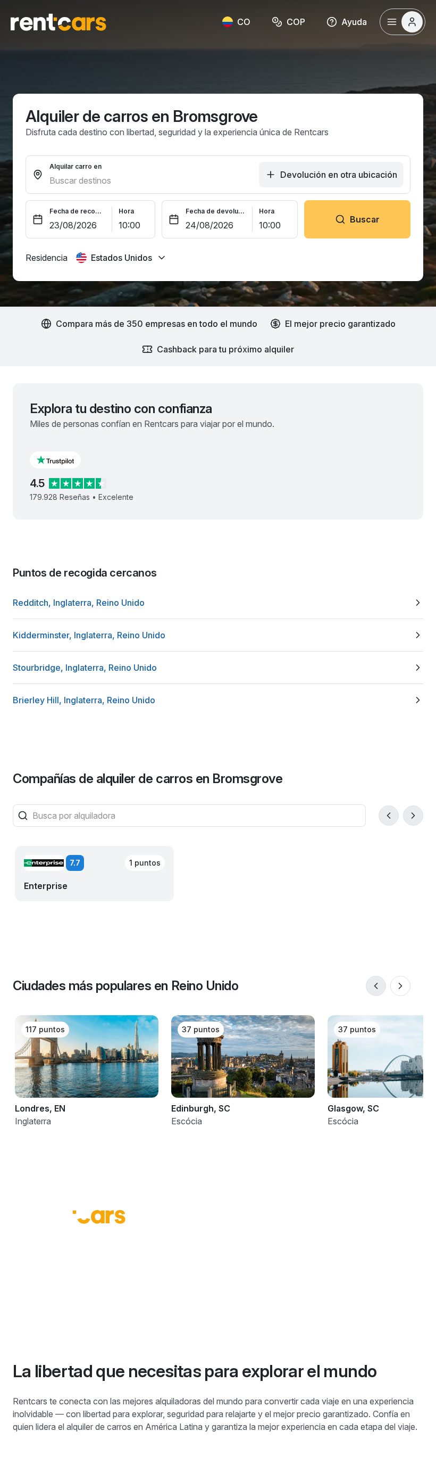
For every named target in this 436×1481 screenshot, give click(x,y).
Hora (126, 211)
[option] (218, 602)
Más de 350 (226, 1301)
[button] (64, 459)
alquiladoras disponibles (222, 1320)
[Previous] (389, 815)
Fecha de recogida (77, 211)
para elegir (52, 1320)
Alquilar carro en (75, 166)
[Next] (413, 815)
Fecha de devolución (216, 211)
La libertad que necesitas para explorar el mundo (194, 1371)
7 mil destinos (92, 1301)
